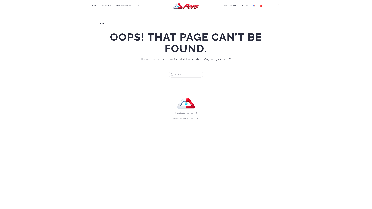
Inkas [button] (139, 6)
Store (245, 6)
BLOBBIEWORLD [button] (124, 6)
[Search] (268, 5)
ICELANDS (107, 6)
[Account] (273, 5)
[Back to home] (186, 6)
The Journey (231, 6)
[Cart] (278, 5)
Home (94, 6)
